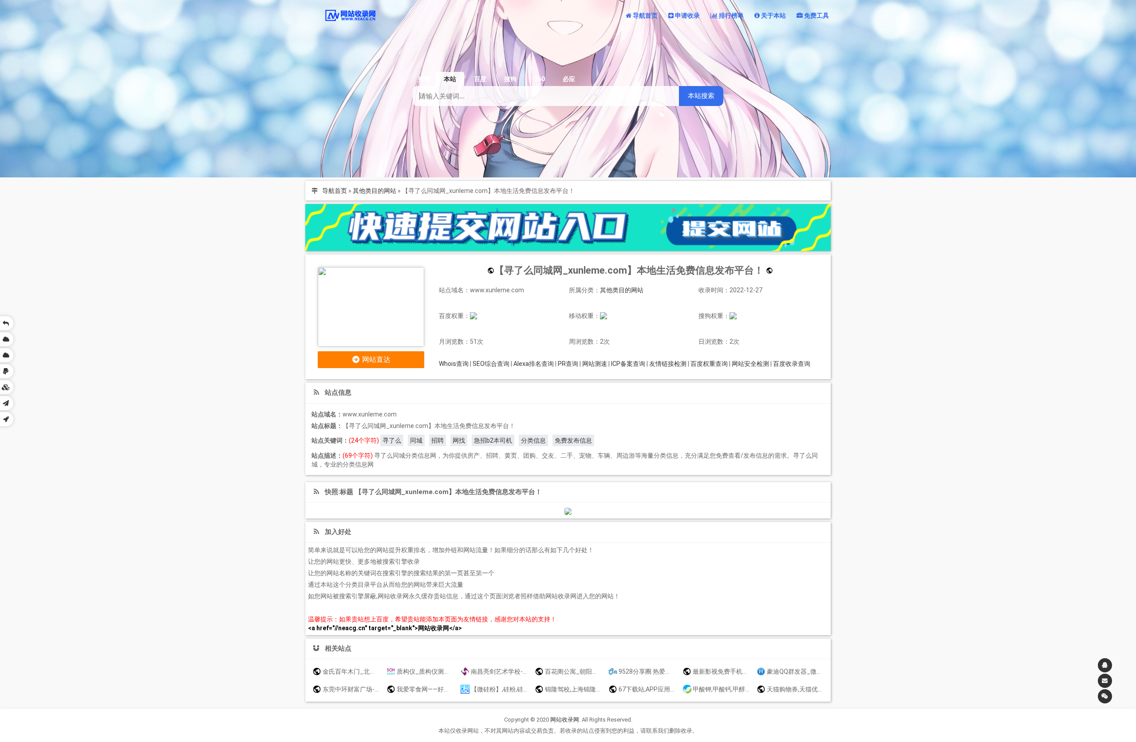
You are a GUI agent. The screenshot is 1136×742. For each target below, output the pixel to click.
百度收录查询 (791, 363)
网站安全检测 (750, 363)
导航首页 (334, 190)
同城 (416, 440)
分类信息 (533, 440)
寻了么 (392, 440)
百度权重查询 (709, 363)
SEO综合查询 (491, 363)
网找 (459, 440)
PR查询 (568, 363)
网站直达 (375, 359)
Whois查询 (454, 363)
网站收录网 (564, 719)
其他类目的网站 (374, 190)
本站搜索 (701, 95)
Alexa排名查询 (533, 363)
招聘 (437, 440)
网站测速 (594, 363)
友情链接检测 (667, 363)
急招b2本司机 (493, 440)
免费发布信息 (573, 440)
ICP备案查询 (628, 363)
